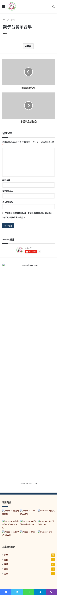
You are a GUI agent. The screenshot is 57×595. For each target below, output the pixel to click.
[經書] (28, 535)
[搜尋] (53, 7)
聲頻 (6, 569)
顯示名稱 (6, 180)
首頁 (7, 19)
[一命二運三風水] (28, 514)
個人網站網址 (8, 202)
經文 (6, 555)
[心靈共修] (11, 6)
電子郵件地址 (8, 191)
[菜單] (3, 7)
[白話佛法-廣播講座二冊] (28, 524)
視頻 (6, 564)
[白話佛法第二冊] (46, 524)
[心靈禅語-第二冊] (10, 535)
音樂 (6, 573)
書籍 (13, 19)
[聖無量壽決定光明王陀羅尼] (10, 524)
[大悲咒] (46, 514)
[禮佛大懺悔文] (10, 514)
